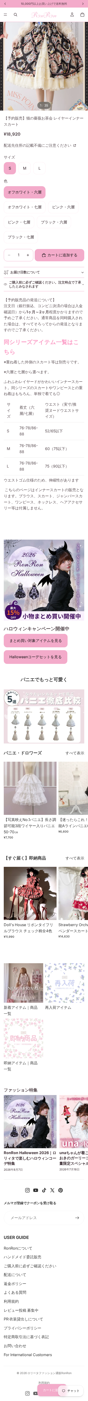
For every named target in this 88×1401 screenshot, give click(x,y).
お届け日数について (25, 272)
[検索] (15, 14)
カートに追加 (52, 1390)
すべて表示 (74, 753)
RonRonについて (18, 1248)
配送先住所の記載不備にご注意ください (38, 145)
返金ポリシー (15, 1283)
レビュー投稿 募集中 (21, 1310)
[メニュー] (5, 14)
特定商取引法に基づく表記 (26, 1336)
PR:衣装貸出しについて (23, 1319)
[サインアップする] (77, 1218)
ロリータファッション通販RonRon (49, 1373)
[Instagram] (27, 1190)
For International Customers (28, 1354)
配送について (15, 1274)
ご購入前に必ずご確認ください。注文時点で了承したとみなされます (45, 284)
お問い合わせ (15, 1345)
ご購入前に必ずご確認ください (30, 1265)
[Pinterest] (60, 1190)
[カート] (82, 14)
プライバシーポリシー (22, 1328)
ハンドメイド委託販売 (22, 1257)
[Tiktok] (44, 1190)
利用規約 (11, 1301)
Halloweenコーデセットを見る (35, 656)
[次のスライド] (79, 800)
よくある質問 (15, 1292)
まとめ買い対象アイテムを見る (35, 640)
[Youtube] (35, 1190)
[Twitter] (52, 1190)
